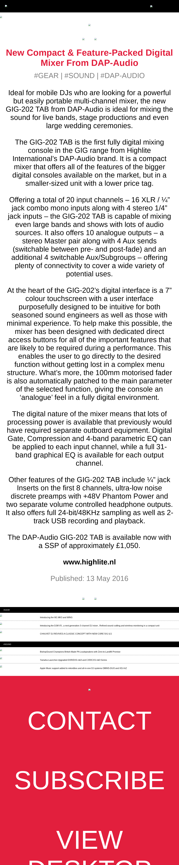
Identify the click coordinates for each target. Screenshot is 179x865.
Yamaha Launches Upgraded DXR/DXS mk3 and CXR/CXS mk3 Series (73, 660)
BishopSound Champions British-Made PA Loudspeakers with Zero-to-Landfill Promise (80, 652)
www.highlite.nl (89, 562)
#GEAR (46, 76)
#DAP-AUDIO (123, 76)
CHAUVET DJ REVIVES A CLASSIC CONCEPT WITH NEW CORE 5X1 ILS (76, 634)
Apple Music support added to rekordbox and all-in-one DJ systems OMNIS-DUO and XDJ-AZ (83, 668)
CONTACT (89, 720)
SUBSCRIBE (89, 780)
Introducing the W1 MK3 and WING (56, 617)
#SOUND (79, 76)
